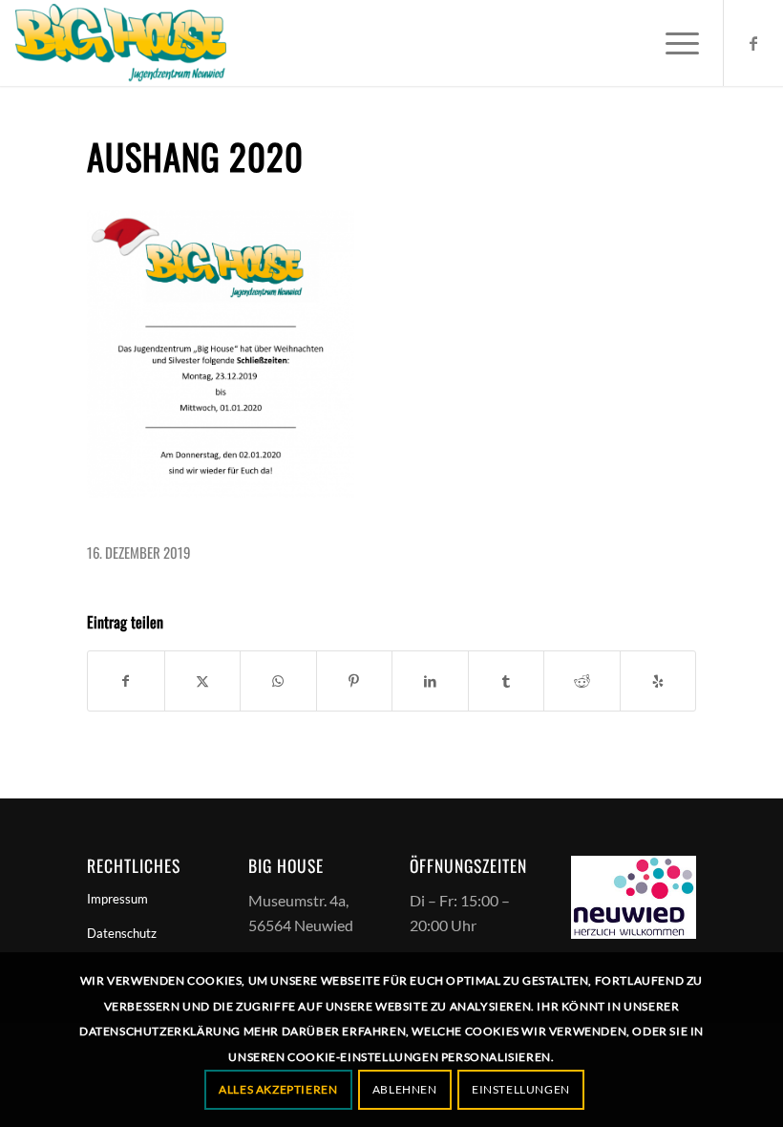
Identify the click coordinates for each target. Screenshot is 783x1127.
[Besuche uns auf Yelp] (658, 681)
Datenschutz (122, 933)
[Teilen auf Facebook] (126, 681)
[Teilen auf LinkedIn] (430, 681)
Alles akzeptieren (278, 1089)
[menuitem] (672, 43)
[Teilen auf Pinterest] (354, 681)
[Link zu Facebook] (753, 43)
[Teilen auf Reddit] (582, 681)
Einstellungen (521, 1089)
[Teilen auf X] (203, 681)
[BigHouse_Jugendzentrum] (120, 43)
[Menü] (672, 43)
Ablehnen (404, 1089)
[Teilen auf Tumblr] (506, 681)
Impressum (117, 898)
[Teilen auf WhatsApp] (278, 681)
